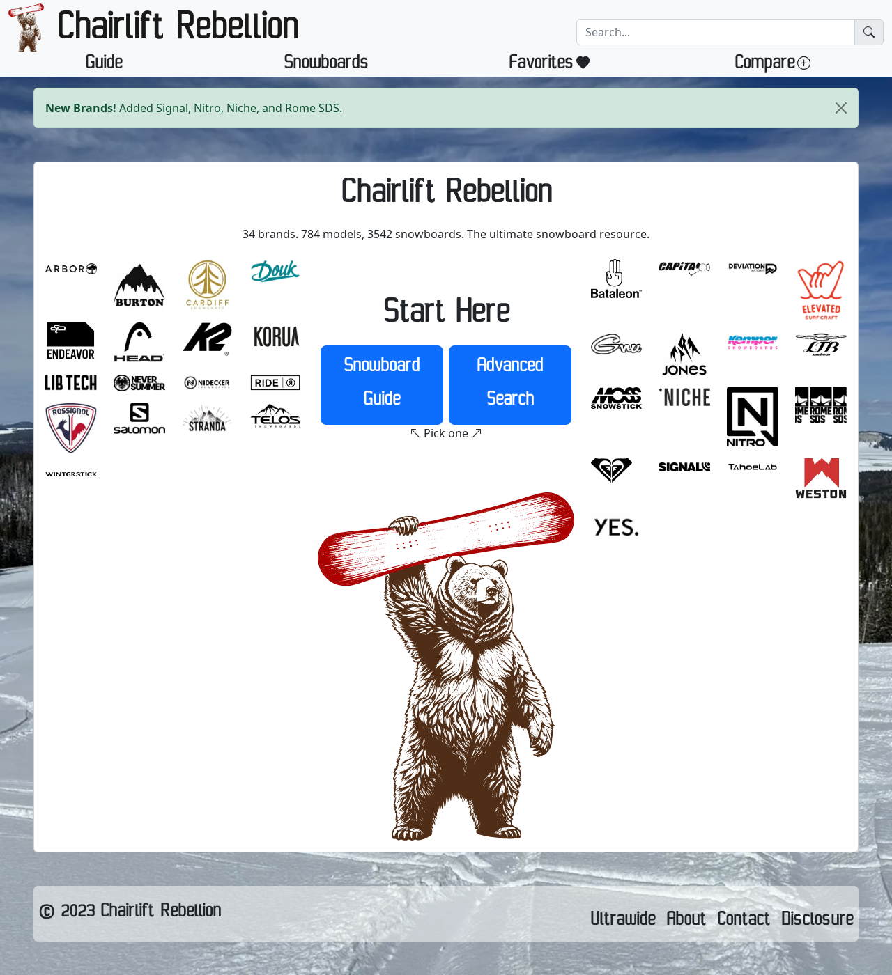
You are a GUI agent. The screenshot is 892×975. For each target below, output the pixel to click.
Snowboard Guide (382, 385)
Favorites (541, 65)
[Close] (841, 107)
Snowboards (326, 65)
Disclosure (817, 922)
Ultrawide (622, 922)
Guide (103, 65)
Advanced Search (510, 385)
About (686, 922)
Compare (764, 65)
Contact (743, 922)
